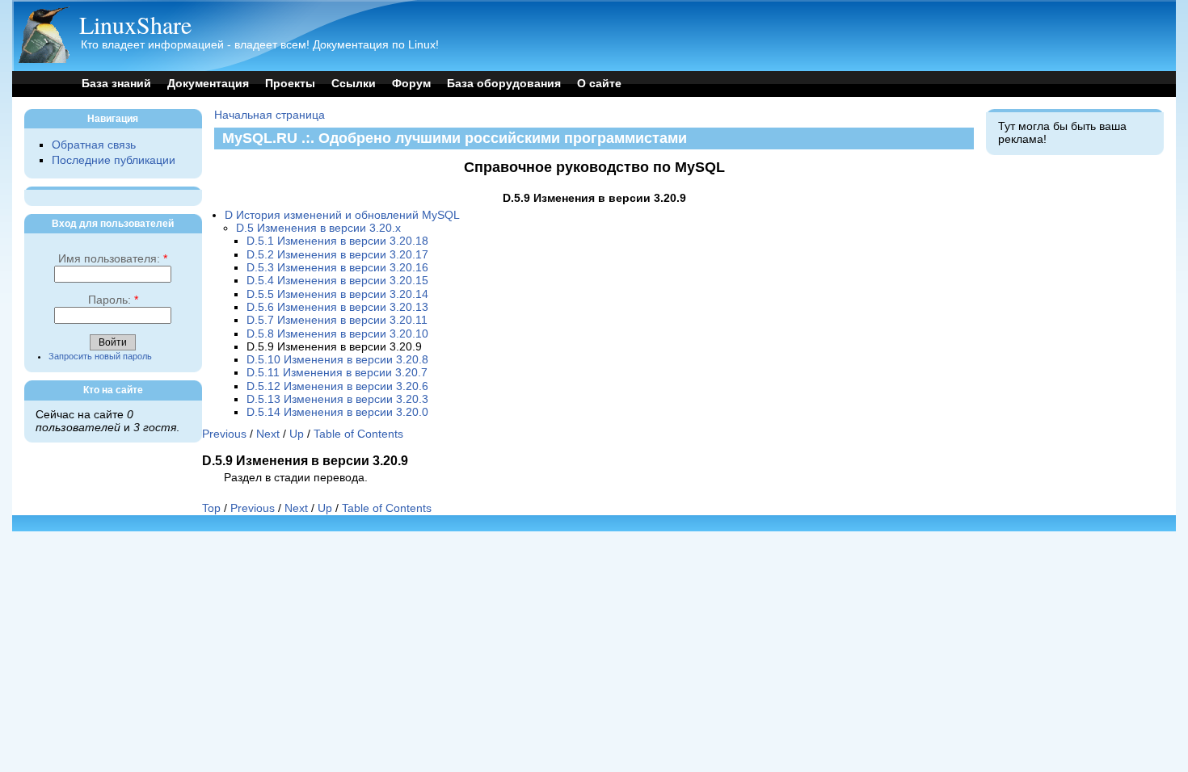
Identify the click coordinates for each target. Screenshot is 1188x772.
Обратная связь (94, 145)
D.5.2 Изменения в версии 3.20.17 (337, 255)
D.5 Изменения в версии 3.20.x (318, 228)
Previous (224, 434)
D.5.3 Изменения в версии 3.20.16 (337, 268)
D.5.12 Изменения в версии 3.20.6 (337, 386)
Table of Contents (358, 434)
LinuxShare (135, 24)
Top (211, 508)
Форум (411, 84)
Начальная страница (269, 115)
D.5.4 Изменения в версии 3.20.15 (337, 281)
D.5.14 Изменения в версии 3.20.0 (337, 412)
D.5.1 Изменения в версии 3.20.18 (337, 241)
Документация (208, 84)
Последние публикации (113, 160)
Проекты (290, 84)
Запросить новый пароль (100, 356)
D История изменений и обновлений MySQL (342, 215)
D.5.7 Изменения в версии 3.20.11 (337, 320)
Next (268, 434)
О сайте (599, 84)
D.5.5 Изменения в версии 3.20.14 (337, 294)
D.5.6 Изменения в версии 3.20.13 (337, 307)
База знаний (116, 84)
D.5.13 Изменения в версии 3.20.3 (337, 399)
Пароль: (113, 300)
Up (296, 434)
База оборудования (504, 84)
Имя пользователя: (112, 259)
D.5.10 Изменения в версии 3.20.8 (337, 360)
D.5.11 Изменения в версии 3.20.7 (337, 373)
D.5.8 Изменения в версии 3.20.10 (337, 334)
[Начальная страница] (43, 59)
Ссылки (353, 84)
